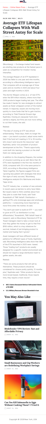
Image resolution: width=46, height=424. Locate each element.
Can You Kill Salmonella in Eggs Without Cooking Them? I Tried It (21, 403)
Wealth (20, 18)
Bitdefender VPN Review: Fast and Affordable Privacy (21, 330)
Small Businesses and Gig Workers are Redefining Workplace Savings (22, 364)
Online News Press (9, 18)
